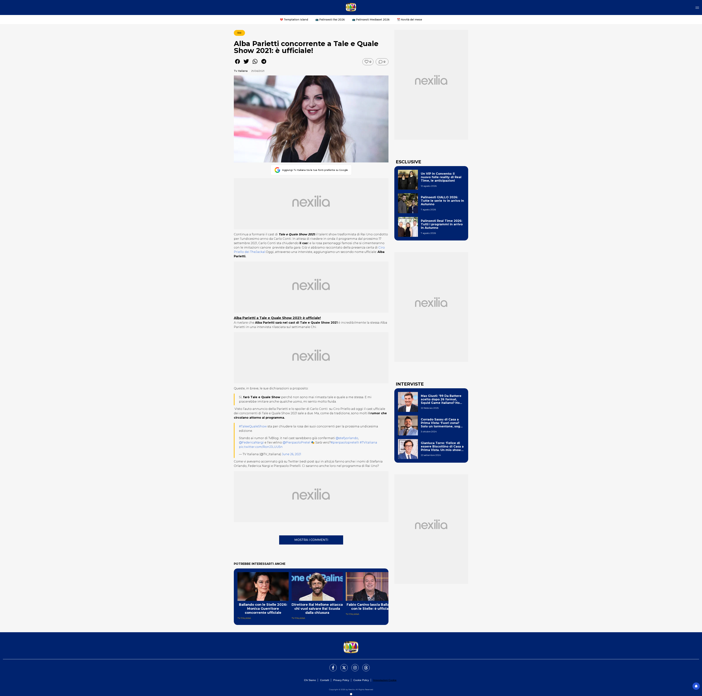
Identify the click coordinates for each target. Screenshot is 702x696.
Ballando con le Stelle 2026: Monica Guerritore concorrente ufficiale (263, 609)
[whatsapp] (255, 64)
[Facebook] (330, 665)
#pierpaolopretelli (345, 442)
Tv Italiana (241, 71)
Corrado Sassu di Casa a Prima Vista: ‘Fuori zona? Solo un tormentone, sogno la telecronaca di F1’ (442, 423)
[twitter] (246, 64)
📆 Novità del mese (409, 19)
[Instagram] (352, 665)
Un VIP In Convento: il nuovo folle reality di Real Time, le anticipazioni (441, 177)
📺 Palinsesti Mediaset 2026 (371, 19)
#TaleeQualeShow (253, 426)
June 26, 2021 (291, 454)
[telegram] (263, 64)
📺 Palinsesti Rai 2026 (330, 19)
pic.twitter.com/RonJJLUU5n (261, 447)
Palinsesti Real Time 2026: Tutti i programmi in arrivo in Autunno (442, 224)
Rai (239, 32)
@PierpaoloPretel (296, 442)
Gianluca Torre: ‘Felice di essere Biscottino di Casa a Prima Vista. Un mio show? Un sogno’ (442, 446)
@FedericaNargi (251, 442)
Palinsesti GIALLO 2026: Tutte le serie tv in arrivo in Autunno (442, 201)
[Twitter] (341, 665)
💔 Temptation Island (294, 19)
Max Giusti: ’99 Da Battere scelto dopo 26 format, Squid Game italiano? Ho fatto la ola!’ (441, 399)
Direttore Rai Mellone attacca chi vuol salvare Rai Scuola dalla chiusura (317, 609)
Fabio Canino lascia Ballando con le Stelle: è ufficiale (371, 607)
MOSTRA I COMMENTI (311, 540)
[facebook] (237, 64)
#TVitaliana (368, 442)
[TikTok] (363, 665)
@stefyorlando (347, 438)
